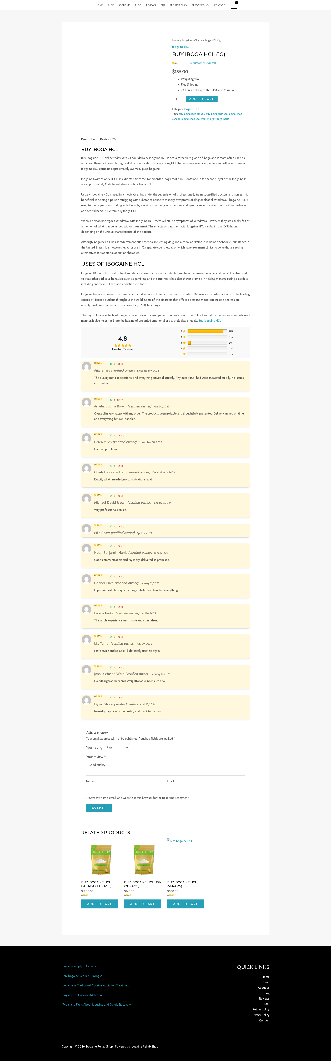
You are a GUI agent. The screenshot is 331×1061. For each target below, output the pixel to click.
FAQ (163, 5)
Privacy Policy (200, 5)
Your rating (94, 747)
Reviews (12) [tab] (108, 139)
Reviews (151, 5)
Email (170, 781)
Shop (110, 5)
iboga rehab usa (191, 118)
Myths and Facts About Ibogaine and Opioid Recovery (96, 1004)
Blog (138, 5)
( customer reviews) (202, 63)
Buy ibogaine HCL (209, 320)
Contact (219, 5)
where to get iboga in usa (215, 118)
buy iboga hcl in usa (217, 113)
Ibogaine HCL (189, 40)
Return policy (178, 5)
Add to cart (201, 99)
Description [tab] (89, 139)
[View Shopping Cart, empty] (234, 5)
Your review (96, 757)
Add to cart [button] (99, 904)
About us (124, 5)
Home (99, 5)
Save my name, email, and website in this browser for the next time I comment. (139, 798)
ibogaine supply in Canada (79, 966)
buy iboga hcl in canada (192, 113)
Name (90, 781)
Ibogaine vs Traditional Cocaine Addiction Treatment (96, 985)
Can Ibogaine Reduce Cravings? (82, 976)
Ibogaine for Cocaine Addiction (82, 995)
